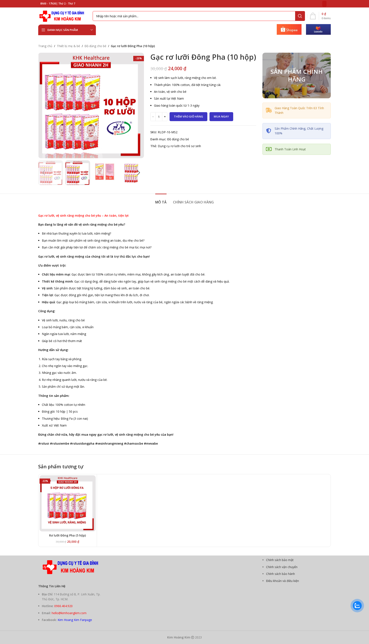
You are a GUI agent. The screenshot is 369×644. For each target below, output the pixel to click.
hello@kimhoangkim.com (69, 613)
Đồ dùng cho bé (95, 46)
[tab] (161, 200)
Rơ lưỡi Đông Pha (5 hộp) (67, 535)
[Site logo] (63, 16)
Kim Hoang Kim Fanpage (75, 620)
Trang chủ (45, 46)
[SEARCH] (300, 16)
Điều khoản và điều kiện (282, 581)
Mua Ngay (221, 116)
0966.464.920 (63, 606)
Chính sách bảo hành (280, 574)
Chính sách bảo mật (280, 560)
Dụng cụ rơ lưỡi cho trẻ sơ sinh (179, 146)
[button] (43, 172)
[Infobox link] (289, 30)
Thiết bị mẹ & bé (68, 46)
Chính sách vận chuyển (281, 567)
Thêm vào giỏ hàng (188, 116)
